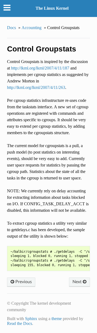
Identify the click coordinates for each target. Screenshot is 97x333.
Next (77, 282)
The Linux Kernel (52, 8)
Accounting (31, 27)
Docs (11, 27)
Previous (23, 282)
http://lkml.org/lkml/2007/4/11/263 (36, 87)
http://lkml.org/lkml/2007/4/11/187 (40, 68)
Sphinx (31, 318)
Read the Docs (19, 323)
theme (56, 318)
